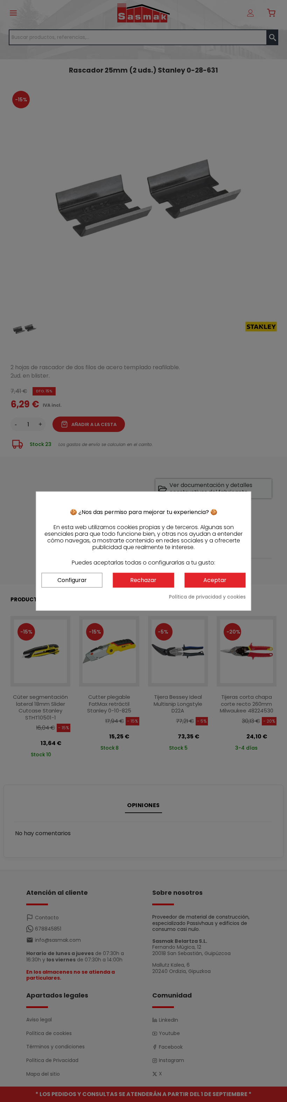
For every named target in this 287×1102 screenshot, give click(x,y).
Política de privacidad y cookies (207, 597)
